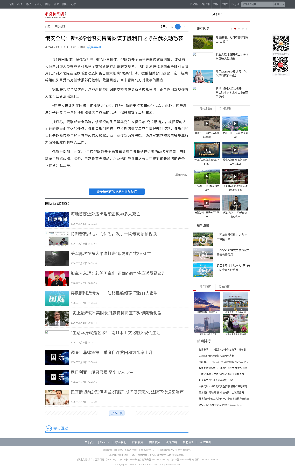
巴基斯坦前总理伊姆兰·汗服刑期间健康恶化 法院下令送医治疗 (127, 392)
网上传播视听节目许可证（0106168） (97, 459)
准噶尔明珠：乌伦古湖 (207, 312)
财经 (65, 4)
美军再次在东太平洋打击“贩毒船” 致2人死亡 (111, 253)
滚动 (19, 4)
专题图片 (225, 286)
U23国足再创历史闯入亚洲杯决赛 (216, 355)
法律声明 (171, 442)
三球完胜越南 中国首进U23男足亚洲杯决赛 (221, 374)
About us (104, 442)
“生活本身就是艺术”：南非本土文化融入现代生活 (115, 333)
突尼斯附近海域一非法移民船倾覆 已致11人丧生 (114, 293)
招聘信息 (188, 442)
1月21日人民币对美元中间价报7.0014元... (220, 405)
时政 (28, 4)
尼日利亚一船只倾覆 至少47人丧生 (102, 372)
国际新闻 (60, 26)
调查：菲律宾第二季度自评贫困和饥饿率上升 (112, 352)
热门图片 (206, 286)
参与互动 (96, 47)
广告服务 (137, 442)
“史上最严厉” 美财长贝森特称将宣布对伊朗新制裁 (116, 313)
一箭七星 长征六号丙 (207, 334)
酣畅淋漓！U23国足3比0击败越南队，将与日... (223, 349)
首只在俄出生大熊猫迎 (235, 334)
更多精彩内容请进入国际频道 (117, 191)
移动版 (194, 4)
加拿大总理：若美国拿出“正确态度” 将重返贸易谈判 (118, 273)
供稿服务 (154, 442)
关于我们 (90, 442)
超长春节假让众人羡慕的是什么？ (217, 380)
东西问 (38, 4)
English (235, 4)
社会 (56, 4)
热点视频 (206, 108)
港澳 (73, 4)
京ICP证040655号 (128, 459)
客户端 (205, 4)
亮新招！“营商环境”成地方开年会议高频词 (221, 392)
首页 (11, 4)
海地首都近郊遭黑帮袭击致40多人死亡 (105, 214)
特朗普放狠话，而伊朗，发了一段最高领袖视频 (114, 234)
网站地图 (205, 442)
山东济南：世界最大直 (235, 312)
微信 (216, 4)
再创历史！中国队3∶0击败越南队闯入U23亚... (223, 362)
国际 (48, 4)
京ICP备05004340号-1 (182, 459)
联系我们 (120, 442)
